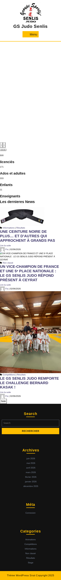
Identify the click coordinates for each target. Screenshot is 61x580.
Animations (30, 539)
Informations (9, 228)
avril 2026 (30, 468)
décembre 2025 (30, 486)
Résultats (20, 228)
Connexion (30, 513)
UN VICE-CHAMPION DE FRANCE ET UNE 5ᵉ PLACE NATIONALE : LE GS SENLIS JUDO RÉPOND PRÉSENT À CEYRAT (29, 273)
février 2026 (30, 477)
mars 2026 (31, 472)
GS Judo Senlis (30, 26)
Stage (30, 562)
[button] (1, 150)
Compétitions (9, 374)
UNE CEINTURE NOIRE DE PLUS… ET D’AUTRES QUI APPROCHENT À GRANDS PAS (27, 235)
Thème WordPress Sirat (21, 575)
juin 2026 (31, 458)
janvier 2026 (31, 481)
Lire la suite (5, 245)
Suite (3, 401)
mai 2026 (31, 463)
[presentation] (1, 145)
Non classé (8, 263)
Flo (6, 249)
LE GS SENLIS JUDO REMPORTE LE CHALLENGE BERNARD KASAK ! (29, 382)
